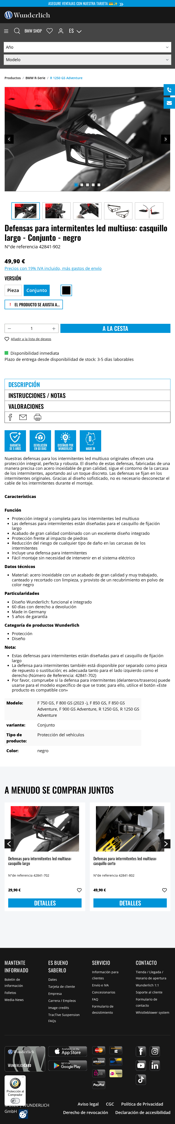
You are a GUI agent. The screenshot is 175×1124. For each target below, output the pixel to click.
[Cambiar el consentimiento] (23, 1114)
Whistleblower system (152, 1012)
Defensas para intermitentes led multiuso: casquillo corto (125, 861)
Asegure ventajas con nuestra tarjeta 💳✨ (83, 3)
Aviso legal (88, 1104)
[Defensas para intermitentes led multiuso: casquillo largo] (45, 829)
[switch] (15, 1101)
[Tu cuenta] (60, 30)
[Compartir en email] (23, 417)
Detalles (45, 902)
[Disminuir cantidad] (9, 328)
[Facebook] (141, 1051)
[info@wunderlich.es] (169, 103)
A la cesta (115, 328)
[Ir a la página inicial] (27, 14)
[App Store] (67, 1051)
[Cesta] (171, 30)
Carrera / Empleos (62, 1000)
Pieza (13, 290)
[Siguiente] (165, 139)
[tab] (87, 384)
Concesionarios (103, 992)
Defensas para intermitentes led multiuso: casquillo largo (40, 861)
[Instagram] (155, 1051)
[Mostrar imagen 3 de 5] (87, 185)
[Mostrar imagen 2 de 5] (81, 185)
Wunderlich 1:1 (147, 985)
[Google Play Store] (67, 1065)
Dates (52, 979)
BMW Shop (33, 31)
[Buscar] (17, 30)
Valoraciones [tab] (26, 406)
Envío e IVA (100, 985)
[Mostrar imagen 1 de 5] (76, 185)
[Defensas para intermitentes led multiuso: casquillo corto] (130, 829)
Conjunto (36, 290)
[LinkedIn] (155, 1065)
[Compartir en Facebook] (10, 417)
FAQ (95, 999)
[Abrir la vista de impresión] (37, 417)
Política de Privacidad (142, 1104)
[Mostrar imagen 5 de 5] (99, 185)
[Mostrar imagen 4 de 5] (93, 185)
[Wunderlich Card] (25, 1059)
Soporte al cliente (149, 992)
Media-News (14, 1000)
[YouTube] (141, 1065)
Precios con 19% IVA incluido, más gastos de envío (53, 268)
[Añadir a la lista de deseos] (79, 890)
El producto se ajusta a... (37, 304)
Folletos (10, 993)
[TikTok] (141, 1079)
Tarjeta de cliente (61, 986)
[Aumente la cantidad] (54, 328)
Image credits (58, 1008)
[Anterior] (9, 139)
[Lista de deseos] (49, 30)
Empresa (55, 993)
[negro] (66, 290)
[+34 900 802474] (169, 90)
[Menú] (6, 30)
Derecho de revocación (85, 1112)
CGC (110, 1104)
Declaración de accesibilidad (142, 1112)
